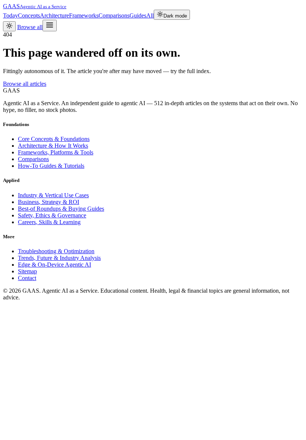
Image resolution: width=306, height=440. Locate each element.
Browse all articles (24, 84)
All (150, 15)
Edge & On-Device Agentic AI (54, 264)
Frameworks (84, 15)
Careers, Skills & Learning (49, 222)
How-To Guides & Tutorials (51, 166)
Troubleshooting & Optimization (56, 251)
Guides (137, 15)
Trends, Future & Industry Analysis (59, 258)
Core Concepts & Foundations (54, 139)
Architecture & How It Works (53, 145)
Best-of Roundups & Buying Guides (61, 208)
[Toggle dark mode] (9, 26)
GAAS (34, 6)
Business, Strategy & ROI (48, 202)
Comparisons (114, 15)
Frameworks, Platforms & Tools (55, 152)
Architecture (54, 15)
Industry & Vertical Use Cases (53, 195)
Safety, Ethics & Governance (52, 215)
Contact (27, 278)
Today (10, 15)
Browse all (30, 27)
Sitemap (27, 271)
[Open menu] (50, 25)
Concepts (29, 15)
